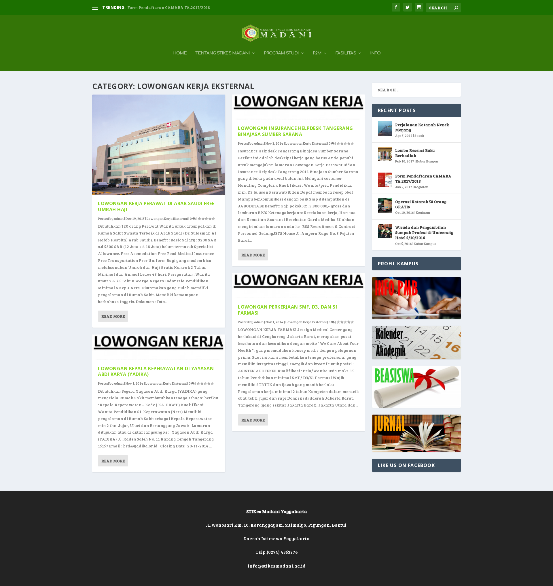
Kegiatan (421, 186)
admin (119, 218)
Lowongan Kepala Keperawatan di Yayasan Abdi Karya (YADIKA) (156, 371)
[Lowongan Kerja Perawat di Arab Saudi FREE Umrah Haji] (158, 144)
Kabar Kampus (427, 161)
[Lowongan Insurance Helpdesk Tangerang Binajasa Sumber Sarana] (298, 107)
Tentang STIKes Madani (222, 53)
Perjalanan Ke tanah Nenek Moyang (422, 127)
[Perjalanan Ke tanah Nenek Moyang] (385, 128)
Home (180, 53)
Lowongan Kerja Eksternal (167, 218)
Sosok (419, 135)
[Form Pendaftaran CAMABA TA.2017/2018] (385, 180)
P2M (317, 53)
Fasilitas (346, 53)
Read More (113, 316)
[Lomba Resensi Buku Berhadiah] (385, 154)
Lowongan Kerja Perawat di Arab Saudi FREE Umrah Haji (156, 206)
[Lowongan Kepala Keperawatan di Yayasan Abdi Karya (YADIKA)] (158, 347)
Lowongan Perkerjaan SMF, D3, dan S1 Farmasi (288, 310)
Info (375, 53)
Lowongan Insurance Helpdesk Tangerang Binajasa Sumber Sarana (295, 131)
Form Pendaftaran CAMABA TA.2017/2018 (168, 7)
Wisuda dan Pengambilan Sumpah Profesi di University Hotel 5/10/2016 (424, 232)
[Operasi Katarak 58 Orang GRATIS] (385, 205)
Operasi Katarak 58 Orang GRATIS (420, 204)
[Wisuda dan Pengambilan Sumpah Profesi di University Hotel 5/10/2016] (385, 231)
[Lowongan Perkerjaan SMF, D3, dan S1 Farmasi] (298, 285)
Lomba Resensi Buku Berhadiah (415, 153)
